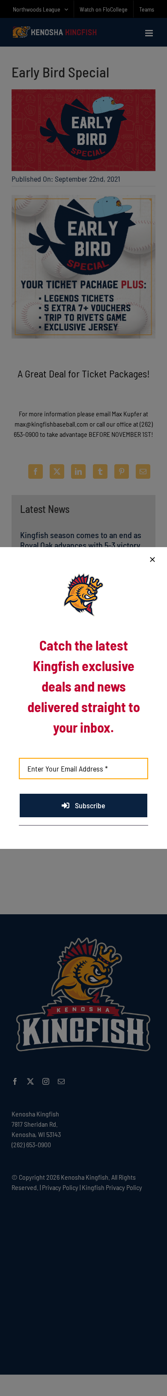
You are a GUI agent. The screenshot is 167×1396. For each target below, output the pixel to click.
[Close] (152, 559)
